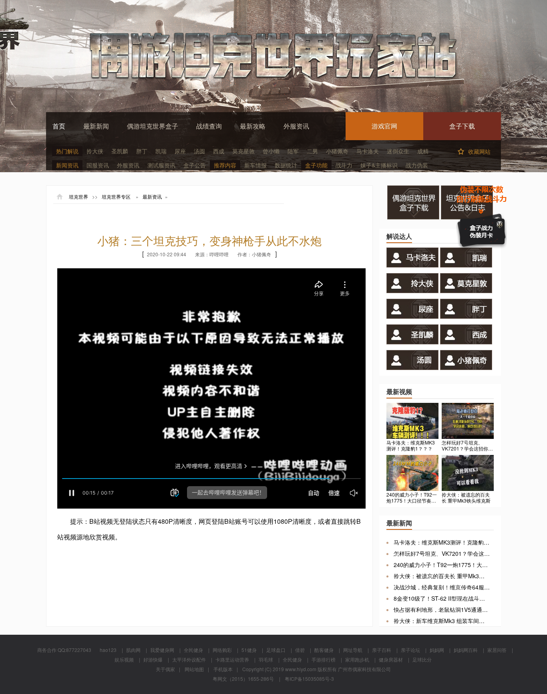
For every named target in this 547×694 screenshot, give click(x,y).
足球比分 (422, 659)
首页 (58, 126)
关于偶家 (165, 669)
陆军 (293, 151)
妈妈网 (437, 649)
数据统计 (286, 165)
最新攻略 (252, 126)
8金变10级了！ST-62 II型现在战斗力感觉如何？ (442, 598)
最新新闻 (96, 126)
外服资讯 (296, 126)
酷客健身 (324, 649)
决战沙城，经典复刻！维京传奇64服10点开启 (442, 587)
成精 (422, 151)
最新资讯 (152, 196)
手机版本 (223, 669)
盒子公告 (194, 165)
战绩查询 (209, 126)
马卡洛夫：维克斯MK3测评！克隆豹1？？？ (442, 542)
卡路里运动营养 (232, 659)
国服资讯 (97, 165)
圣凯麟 (119, 151)
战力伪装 (417, 165)
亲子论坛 (410, 649)
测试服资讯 (161, 165)
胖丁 (141, 151)
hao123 (108, 649)
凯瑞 (161, 151)
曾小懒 (271, 151)
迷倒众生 (398, 151)
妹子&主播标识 (379, 165)
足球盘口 (276, 649)
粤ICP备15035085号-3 (309, 678)
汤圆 (199, 151)
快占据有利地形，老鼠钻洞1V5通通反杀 (442, 609)
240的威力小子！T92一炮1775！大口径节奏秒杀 (442, 564)
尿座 (180, 151)
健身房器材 (391, 659)
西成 (218, 151)
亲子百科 (381, 649)
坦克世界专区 (116, 196)
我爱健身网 (162, 649)
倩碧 (300, 649)
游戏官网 (384, 126)
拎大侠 (94, 151)
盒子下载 (462, 126)
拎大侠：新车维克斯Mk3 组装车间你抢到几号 (442, 621)
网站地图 (194, 669)
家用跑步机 (357, 659)
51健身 (249, 649)
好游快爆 (153, 659)
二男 (312, 151)
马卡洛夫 (367, 151)
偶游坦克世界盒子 (152, 126)
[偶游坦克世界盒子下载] (414, 216)
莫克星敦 (243, 151)
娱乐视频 (124, 659)
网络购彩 (222, 649)
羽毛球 (266, 659)
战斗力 (344, 165)
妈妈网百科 (466, 649)
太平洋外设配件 (189, 659)
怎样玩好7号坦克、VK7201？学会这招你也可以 (442, 553)
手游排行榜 (324, 659)
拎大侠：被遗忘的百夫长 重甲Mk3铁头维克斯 (442, 576)
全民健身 (193, 649)
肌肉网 (133, 649)
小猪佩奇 (337, 151)
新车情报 (255, 165)
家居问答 (497, 649)
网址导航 (352, 649)
